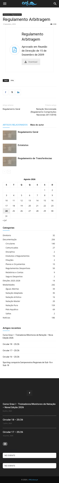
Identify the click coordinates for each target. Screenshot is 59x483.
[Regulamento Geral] (9, 135)
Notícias (6, 317)
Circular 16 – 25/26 (11, 357)
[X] (12, 92)
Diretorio (7, 235)
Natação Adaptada (14, 293)
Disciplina (10, 251)
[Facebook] (5, 92)
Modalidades (9, 284)
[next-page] (9, 171)
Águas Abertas (12, 289)
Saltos (8, 313)
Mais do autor (37, 125)
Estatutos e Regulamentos (12, 15)
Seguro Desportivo (14, 276)
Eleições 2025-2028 (11, 280)
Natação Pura (12, 305)
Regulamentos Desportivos (18, 268)
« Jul (5, 220)
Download (32, 62)
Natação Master (13, 301)
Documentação (9, 239)
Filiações (9, 260)
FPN (12, 80)
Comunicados (12, 247)
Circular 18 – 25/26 (11, 344)
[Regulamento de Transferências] (9, 161)
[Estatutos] (9, 148)
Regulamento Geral (11, 109)
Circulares (10, 243)
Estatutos (23, 145)
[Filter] (5, 444)
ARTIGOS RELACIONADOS (15, 125)
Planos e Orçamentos (15, 264)
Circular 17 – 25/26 (11, 350)
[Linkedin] (18, 92)
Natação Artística (13, 297)
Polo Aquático (12, 309)
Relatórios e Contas (14, 272)
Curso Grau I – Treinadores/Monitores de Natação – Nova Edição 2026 (28, 336)
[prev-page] (4, 171)
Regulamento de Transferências (35, 158)
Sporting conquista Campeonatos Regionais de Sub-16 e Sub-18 (28, 363)
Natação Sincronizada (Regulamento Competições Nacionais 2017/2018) (43, 112)
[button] (4, 3)
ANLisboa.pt (33, 479)
